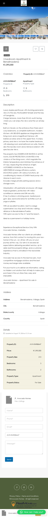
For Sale (6, 55)
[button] (31, 512)
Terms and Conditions (30, 496)
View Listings (19, 401)
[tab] (6, 49)
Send (9, 459)
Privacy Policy (15, 496)
